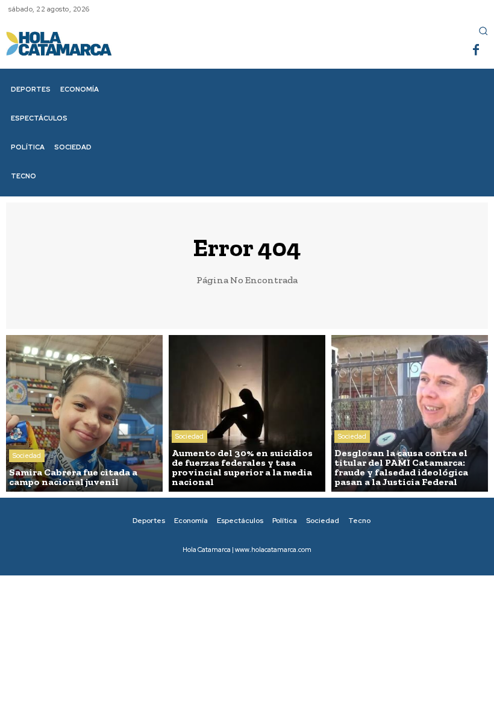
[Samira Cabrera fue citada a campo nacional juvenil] (84, 413)
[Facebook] (476, 51)
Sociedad (27, 455)
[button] (483, 31)
